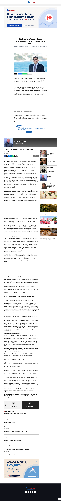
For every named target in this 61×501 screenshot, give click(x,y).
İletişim (31, 494)
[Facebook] (5, 156)
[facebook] (50, 2)
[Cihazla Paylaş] (15, 156)
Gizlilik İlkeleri (35, 494)
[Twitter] (7, 156)
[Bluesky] (9, 156)
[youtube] (53, 2)
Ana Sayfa (24, 494)
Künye (28, 494)
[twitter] (51, 2)
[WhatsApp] (13, 156)
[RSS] (35, 492)
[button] (34, 156)
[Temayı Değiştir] (5, 2)
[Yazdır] (17, 156)
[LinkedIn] (11, 156)
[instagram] (55, 2)
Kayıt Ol (28, 131)
